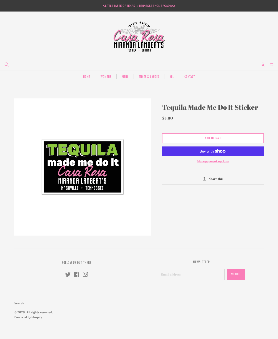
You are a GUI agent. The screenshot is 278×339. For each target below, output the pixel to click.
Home (86, 76)
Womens (106, 76)
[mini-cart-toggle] (271, 64)
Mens (125, 76)
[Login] (263, 64)
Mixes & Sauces (149, 76)
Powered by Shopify (28, 317)
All (172, 76)
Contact (189, 76)
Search (19, 303)
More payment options (213, 161)
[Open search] (7, 64)
